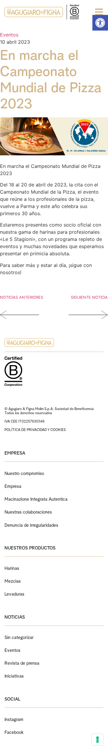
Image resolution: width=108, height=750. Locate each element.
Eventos (9, 35)
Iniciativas (14, 675)
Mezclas (12, 580)
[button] (100, 23)
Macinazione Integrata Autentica (36, 498)
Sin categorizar (19, 637)
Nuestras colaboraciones (28, 511)
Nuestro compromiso (24, 473)
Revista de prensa (21, 662)
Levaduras (14, 593)
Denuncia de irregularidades (31, 524)
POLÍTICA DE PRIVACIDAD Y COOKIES (35, 429)
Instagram (13, 719)
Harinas (11, 567)
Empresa (12, 485)
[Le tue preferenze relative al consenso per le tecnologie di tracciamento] (97, 739)
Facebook (13, 731)
